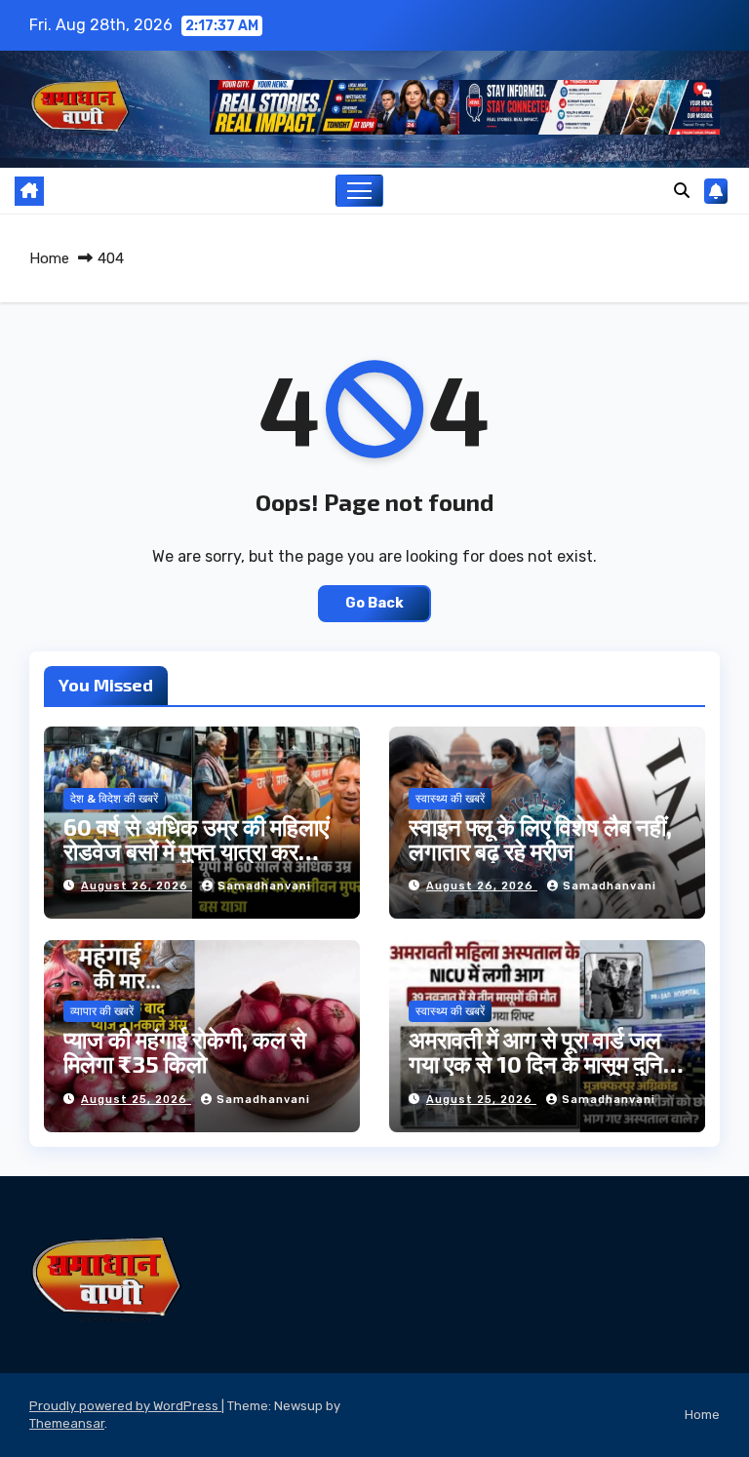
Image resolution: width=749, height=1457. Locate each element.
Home (49, 258)
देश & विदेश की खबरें (114, 799)
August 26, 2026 (136, 886)
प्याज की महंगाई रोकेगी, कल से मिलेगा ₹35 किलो (184, 1051)
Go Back (374, 603)
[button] (682, 190)
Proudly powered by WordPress (125, 1405)
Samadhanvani (264, 886)
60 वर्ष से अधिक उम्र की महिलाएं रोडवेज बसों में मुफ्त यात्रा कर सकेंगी (196, 850)
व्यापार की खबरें (102, 1011)
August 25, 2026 (136, 1099)
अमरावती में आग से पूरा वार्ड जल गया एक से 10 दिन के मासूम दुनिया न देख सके (545, 1063)
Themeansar (66, 1423)
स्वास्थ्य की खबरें (450, 799)
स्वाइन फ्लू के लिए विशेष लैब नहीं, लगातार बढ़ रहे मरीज (540, 838)
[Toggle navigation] (359, 191)
